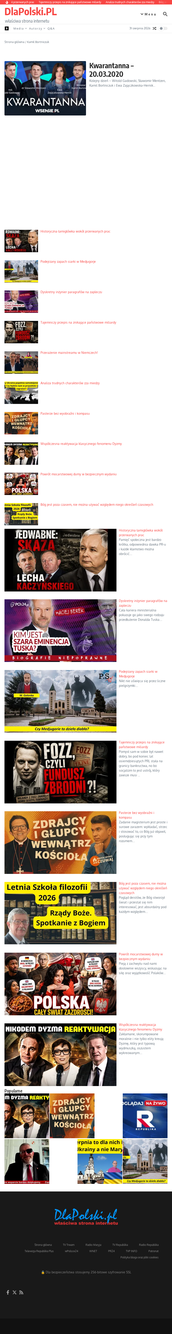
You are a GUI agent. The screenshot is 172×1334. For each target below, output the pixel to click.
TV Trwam (68, 1244)
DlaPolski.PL (30, 11)
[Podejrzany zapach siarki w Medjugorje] (145, 1161)
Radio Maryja (93, 1244)
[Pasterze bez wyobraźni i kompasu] (72, 1115)
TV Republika (120, 1244)
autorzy (35, 28)
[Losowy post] (154, 28)
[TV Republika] (145, 1115)
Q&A (51, 28)
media (18, 28)
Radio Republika (149, 1244)
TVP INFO (131, 1251)
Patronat (153, 1251)
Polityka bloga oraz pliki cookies (139, 1257)
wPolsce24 (71, 1251)
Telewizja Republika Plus (39, 1251)
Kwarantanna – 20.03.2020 (111, 69)
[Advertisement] (86, 175)
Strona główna (14, 42)
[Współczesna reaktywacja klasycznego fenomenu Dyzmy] (26, 1115)
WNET (93, 1251)
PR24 (111, 1251)
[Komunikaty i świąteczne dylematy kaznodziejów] (99, 1161)
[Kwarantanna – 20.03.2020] (45, 88)
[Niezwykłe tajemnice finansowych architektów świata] (26, 1161)
